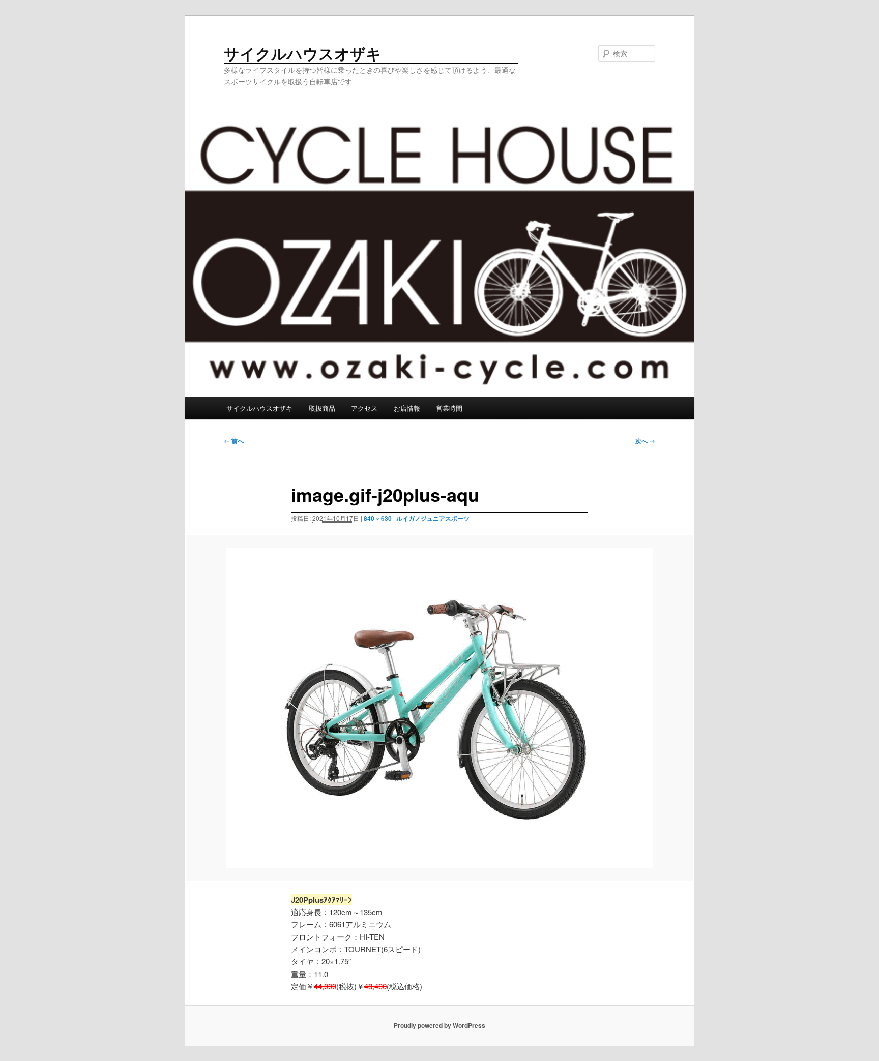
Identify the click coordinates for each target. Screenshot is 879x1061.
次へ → (645, 440)
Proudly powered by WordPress (439, 1025)
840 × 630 (378, 518)
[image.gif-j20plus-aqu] (439, 708)
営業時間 (449, 408)
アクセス (364, 408)
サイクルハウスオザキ (303, 53)
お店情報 (407, 408)
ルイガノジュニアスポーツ (433, 518)
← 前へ (234, 440)
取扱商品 (322, 408)
